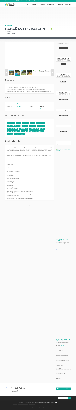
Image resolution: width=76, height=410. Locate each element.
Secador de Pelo (24, 128)
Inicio (28, 4)
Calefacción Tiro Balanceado (14, 125)
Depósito (44, 108)
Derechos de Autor (17, 398)
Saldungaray (58, 370)
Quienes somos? (8, 398)
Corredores (59, 4)
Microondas (41, 125)
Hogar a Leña (33, 125)
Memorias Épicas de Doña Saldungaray (62, 240)
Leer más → (66, 245)
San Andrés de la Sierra (60, 373)
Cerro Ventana (58, 378)
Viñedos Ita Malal (63, 126)
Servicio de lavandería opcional (37, 131)
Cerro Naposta (63, 74)
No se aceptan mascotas (44, 103)
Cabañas (13, 33)
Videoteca (25, 125)
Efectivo (41, 108)
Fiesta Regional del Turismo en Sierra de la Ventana (63, 340)
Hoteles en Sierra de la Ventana (62, 363)
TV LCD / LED (25, 131)
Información (67, 4)
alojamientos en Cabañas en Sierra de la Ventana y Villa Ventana (47, 402)
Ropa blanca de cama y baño (14, 131)
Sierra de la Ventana (59, 365)
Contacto (37, 398)
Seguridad (10, 134)
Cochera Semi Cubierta (12, 128)
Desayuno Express (34, 128)
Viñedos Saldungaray (63, 110)
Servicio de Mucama (20, 134)
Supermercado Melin (63, 142)
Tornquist (57, 375)
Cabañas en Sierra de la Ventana (38, 4)
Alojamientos (9, 33)
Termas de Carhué (32, 404)
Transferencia (49, 108)
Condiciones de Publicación (28, 398)
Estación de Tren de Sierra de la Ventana (64, 58)
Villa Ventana (9, 31)
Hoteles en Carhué (50, 4)
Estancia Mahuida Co (63, 92)
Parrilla (42, 128)
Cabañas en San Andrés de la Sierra (62, 360)
